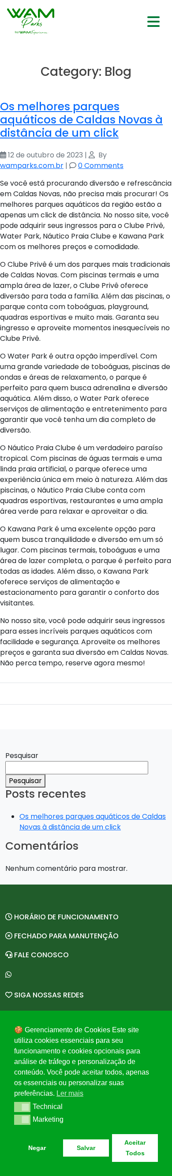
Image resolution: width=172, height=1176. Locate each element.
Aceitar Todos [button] (135, 1148)
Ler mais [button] (69, 1093)
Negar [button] (37, 1147)
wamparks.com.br (32, 166)
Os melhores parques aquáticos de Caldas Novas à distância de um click (81, 119)
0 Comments (100, 166)
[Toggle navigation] (153, 21)
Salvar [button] (86, 1147)
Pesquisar (21, 755)
